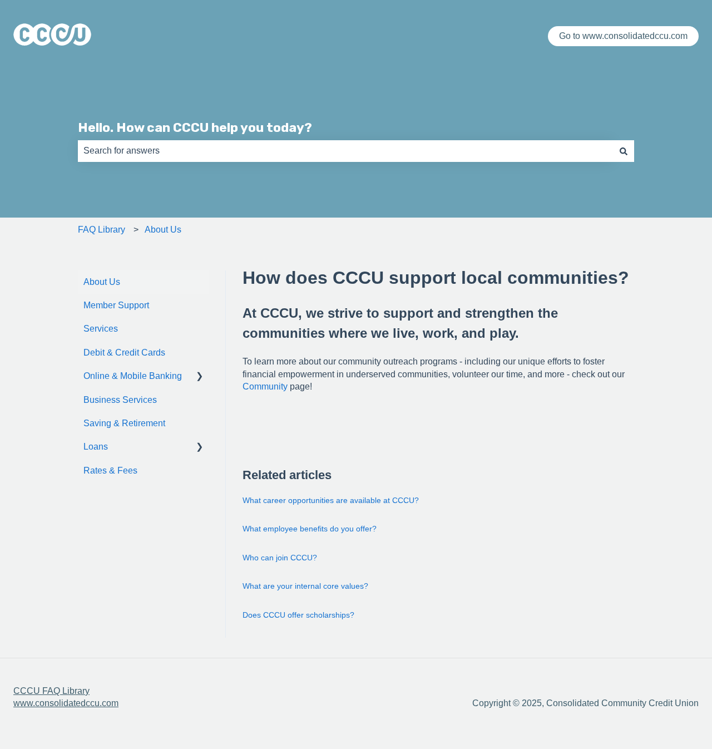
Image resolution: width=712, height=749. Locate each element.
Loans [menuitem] (95, 446)
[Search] (623, 150)
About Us (163, 229)
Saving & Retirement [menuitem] (124, 423)
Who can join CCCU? (280, 557)
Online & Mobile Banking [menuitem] (132, 376)
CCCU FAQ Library (51, 691)
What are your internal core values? (305, 586)
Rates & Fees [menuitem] (110, 470)
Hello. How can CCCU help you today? (195, 127)
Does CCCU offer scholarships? (298, 614)
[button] (200, 377)
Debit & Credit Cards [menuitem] (124, 352)
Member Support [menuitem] (116, 305)
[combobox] (345, 150)
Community (265, 386)
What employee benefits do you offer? (310, 528)
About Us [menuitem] (101, 282)
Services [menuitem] (100, 328)
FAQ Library (101, 229)
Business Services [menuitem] (120, 400)
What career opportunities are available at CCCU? (331, 500)
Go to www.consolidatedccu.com (623, 36)
